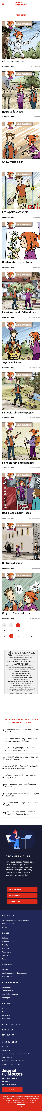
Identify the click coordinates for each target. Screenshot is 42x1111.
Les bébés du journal (10, 994)
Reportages (6, 952)
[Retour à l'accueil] (12, 1073)
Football (5, 1008)
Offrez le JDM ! (15, 902)
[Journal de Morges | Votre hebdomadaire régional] (21, 4)
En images (8, 915)
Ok (21, 1107)
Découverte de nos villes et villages (15, 920)
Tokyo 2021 (6, 1019)
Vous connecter (16, 896)
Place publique (11, 982)
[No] (39, 1102)
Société (5, 955)
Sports (6, 1003)
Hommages (6, 987)
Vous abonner (15, 890)
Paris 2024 (6, 1015)
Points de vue (7, 977)
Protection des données (11, 1064)
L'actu (6, 933)
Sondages (6, 998)
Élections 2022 (11, 1025)
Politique (5, 948)
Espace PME (6, 1050)
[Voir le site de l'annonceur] (21, 672)
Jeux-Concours (8, 991)
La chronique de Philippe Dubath (14, 973)
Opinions (7, 965)
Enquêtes (8, 1030)
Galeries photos (8, 924)
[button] (3, 3)
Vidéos (4, 927)
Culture (5, 938)
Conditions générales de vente (13, 1061)
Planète (5, 945)
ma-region (8, 1035)
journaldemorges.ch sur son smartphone (17, 1054)
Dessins (5, 970)
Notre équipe (7, 1057)
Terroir (4, 959)
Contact (12, 1089)
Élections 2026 (8, 941)
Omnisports (6, 1012)
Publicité (5, 1047)
